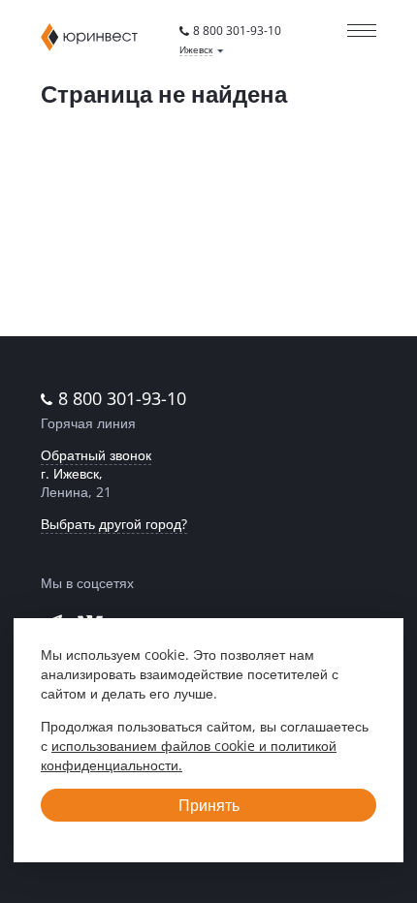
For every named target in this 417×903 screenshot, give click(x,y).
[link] (230, 31)
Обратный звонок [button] (96, 455)
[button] (201, 49)
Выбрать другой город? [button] (114, 523)
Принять (209, 805)
